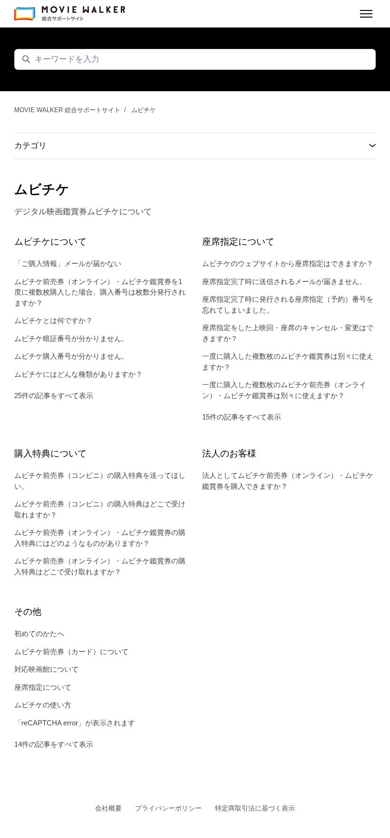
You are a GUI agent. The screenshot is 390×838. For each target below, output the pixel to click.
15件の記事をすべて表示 (241, 417)
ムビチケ (143, 110)
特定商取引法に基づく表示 (255, 808)
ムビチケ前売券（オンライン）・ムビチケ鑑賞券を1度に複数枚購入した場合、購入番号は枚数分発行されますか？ (99, 292)
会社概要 (108, 808)
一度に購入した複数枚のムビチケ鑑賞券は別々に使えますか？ (287, 361)
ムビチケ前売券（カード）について (71, 652)
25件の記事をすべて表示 (53, 395)
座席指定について (238, 242)
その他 (27, 612)
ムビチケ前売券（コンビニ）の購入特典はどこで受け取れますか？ (99, 509)
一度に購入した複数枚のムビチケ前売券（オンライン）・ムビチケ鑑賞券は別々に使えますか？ (284, 390)
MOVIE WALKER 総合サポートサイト (67, 110)
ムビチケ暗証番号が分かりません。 (71, 338)
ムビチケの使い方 (42, 705)
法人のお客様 (229, 453)
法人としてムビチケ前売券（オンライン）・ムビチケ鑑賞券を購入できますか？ (287, 480)
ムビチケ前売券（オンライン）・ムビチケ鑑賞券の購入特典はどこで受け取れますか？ (99, 566)
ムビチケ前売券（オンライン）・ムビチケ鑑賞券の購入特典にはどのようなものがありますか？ (99, 537)
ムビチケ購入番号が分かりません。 (71, 356)
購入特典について (50, 453)
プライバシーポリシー (168, 808)
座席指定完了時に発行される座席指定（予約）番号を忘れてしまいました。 (287, 304)
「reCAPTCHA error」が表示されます (74, 723)
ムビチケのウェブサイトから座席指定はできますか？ (287, 263)
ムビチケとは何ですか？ (53, 320)
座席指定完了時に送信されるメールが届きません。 (284, 281)
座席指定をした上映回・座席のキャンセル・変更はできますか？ (287, 333)
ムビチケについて (50, 242)
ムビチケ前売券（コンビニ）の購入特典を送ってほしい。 (99, 480)
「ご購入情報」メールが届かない (67, 263)
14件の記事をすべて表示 (53, 744)
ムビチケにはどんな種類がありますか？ (78, 374)
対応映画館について (46, 669)
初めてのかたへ (39, 633)
